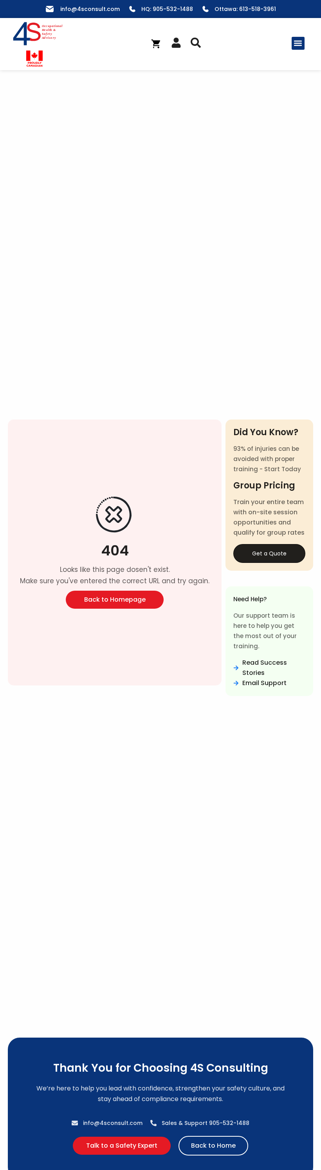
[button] (298, 43)
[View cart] (156, 43)
